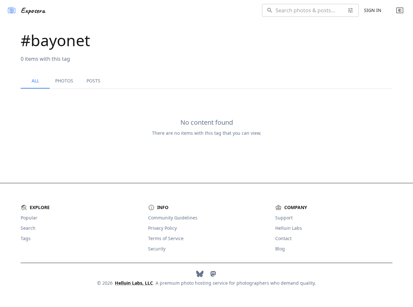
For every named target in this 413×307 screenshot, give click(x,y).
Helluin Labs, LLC (134, 283)
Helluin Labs (288, 228)
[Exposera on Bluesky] (200, 274)
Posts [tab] (93, 81)
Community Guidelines (172, 218)
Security (157, 249)
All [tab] (35, 81)
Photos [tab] (64, 81)
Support (284, 218)
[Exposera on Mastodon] (213, 274)
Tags (26, 238)
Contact (283, 238)
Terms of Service (166, 238)
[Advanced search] (350, 10)
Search (28, 228)
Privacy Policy (162, 228)
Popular (29, 218)
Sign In (372, 10)
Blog (280, 249)
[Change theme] (399, 10)
